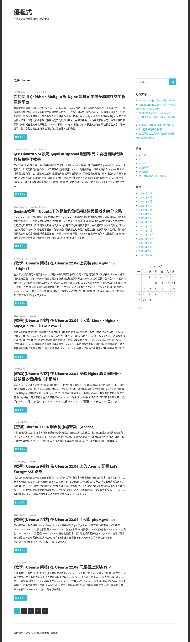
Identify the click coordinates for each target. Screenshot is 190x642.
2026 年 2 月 (145, 193)
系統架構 (144, 167)
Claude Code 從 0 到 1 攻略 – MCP (156, 100)
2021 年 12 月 (146, 234)
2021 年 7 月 (145, 251)
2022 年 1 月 (145, 230)
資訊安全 (42, 92)
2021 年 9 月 (145, 243)
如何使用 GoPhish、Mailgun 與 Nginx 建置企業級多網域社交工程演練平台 (155, 117)
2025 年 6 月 (145, 197)
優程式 (23, 12)
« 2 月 (139, 308)
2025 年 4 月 (145, 206)
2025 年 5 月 (145, 201)
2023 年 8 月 (145, 218)
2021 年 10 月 (146, 239)
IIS (140, 159)
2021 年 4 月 (145, 255)
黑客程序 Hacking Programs (153, 176)
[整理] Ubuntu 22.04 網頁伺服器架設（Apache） (55, 426)
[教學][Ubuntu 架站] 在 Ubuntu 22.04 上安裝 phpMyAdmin (64, 519)
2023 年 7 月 (145, 222)
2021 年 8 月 (145, 247)
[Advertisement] (95, 50)
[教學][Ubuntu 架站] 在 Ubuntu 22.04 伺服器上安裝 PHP (62, 567)
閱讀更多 (19, 137)
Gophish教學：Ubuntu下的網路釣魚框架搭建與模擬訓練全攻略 (68, 211)
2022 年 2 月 (145, 226)
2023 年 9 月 (145, 214)
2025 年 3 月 (145, 210)
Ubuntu (34, 92)
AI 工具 (142, 155)
